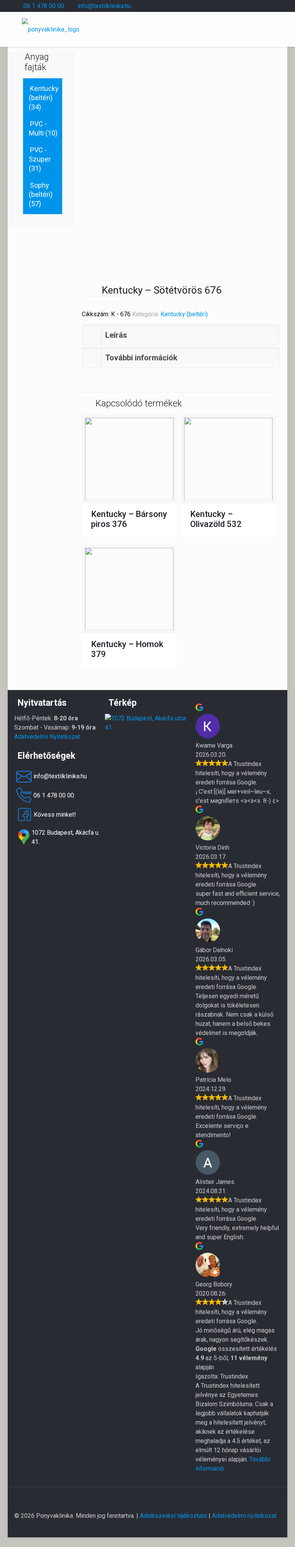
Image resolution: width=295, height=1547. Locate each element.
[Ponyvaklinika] (51, 29)
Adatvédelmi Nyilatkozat (47, 736)
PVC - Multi (38, 128)
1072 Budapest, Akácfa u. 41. (65, 837)
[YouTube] (256, 6)
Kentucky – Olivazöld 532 (216, 519)
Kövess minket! (55, 814)
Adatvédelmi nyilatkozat (244, 1515)
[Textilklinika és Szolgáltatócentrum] (147, 727)
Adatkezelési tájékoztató (173, 1515)
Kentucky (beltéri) (184, 314)
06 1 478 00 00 (43, 6)
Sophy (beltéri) (41, 189)
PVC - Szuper (40, 154)
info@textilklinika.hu (104, 6)
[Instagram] (277, 6)
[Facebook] (246, 6)
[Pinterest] (266, 6)
